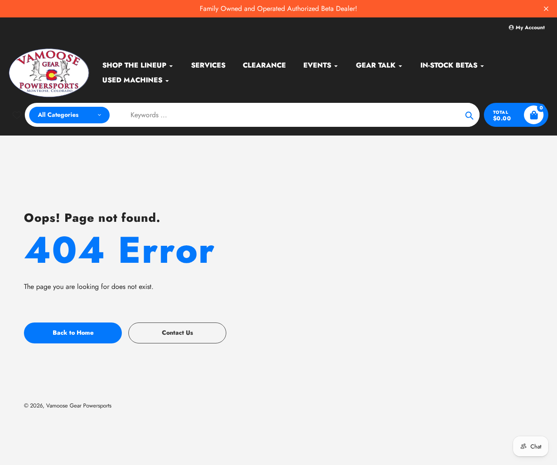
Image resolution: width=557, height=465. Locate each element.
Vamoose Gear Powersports (78, 405)
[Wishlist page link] (17, 115)
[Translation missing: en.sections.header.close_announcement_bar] (546, 8)
